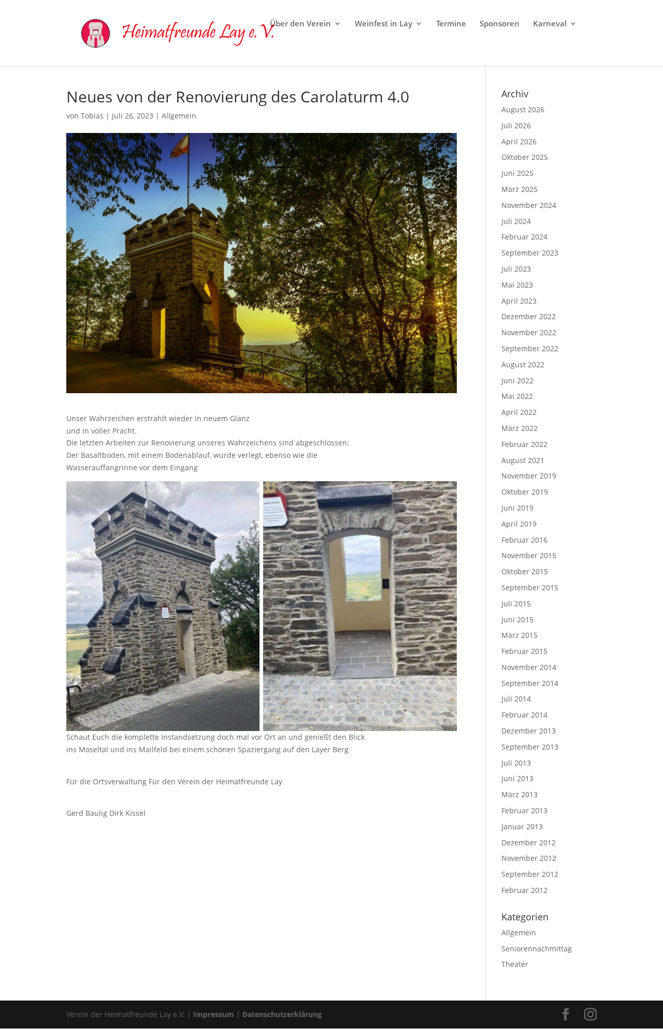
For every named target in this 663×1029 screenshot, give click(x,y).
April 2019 (519, 524)
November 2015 (528, 555)
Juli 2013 (516, 763)
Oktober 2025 (524, 157)
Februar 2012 (524, 890)
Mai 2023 (517, 285)
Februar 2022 (524, 444)
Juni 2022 (517, 380)
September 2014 (529, 683)
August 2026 (522, 109)
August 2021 (522, 460)
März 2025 (519, 189)
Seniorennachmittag (536, 948)
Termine (451, 24)
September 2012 (529, 874)
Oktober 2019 (524, 492)
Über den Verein (300, 24)
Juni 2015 (517, 619)
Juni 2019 (517, 508)
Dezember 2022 (528, 316)
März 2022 (519, 428)
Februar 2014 (524, 715)
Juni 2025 (517, 173)
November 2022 (528, 332)
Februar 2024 (524, 237)
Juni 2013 (517, 778)
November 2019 (528, 476)
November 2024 (528, 205)
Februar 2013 (524, 810)
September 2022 (529, 348)
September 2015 (529, 587)
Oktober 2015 (524, 571)
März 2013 (519, 794)
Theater (514, 964)
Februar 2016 (524, 540)
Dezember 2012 (528, 842)
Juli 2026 (516, 125)
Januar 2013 (522, 826)
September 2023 (529, 253)
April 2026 (519, 141)
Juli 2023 (516, 269)
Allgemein (179, 116)
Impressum (213, 1014)
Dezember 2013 (528, 731)
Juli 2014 (516, 699)
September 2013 (529, 747)
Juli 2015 (516, 603)
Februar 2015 (524, 651)
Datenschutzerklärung (282, 1014)
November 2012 (528, 858)
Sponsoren (500, 24)
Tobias (92, 116)
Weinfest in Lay (383, 24)
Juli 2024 (516, 221)
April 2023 (519, 301)
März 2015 (519, 635)
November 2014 (528, 667)
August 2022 (522, 364)
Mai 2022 (517, 396)
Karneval (550, 24)
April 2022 (519, 412)
